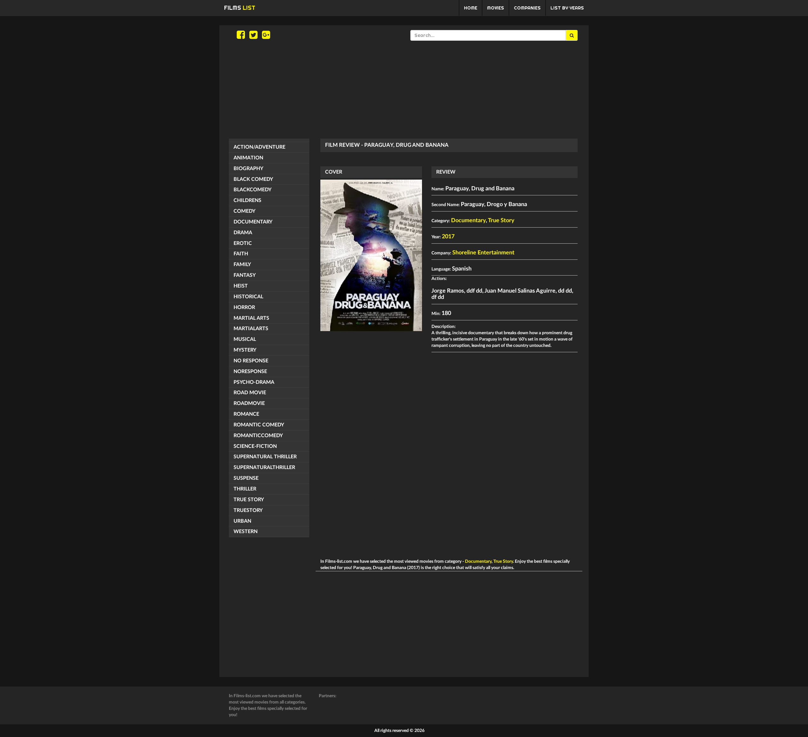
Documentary (253, 221)
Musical (245, 339)
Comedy (244, 211)
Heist (241, 285)
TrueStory (248, 510)
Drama (243, 232)
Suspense (246, 478)
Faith (241, 253)
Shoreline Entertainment (483, 253)
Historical (248, 296)
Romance (246, 414)
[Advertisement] (404, 89)
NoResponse (250, 371)
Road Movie (250, 392)
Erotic (243, 243)
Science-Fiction (255, 446)
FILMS (239, 7)
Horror (244, 307)
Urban (242, 521)
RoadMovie (249, 403)
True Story (249, 499)
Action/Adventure (259, 147)
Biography (248, 168)
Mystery (245, 350)
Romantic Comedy (259, 424)
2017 (448, 237)
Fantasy (245, 275)
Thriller (245, 488)
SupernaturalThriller (264, 467)
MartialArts (251, 328)
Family (242, 264)
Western (246, 531)
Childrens (247, 200)
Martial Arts (251, 318)
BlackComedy (252, 189)
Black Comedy (253, 179)
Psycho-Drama (254, 382)
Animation (248, 157)
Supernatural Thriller (265, 456)
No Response (251, 360)
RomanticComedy (258, 435)
